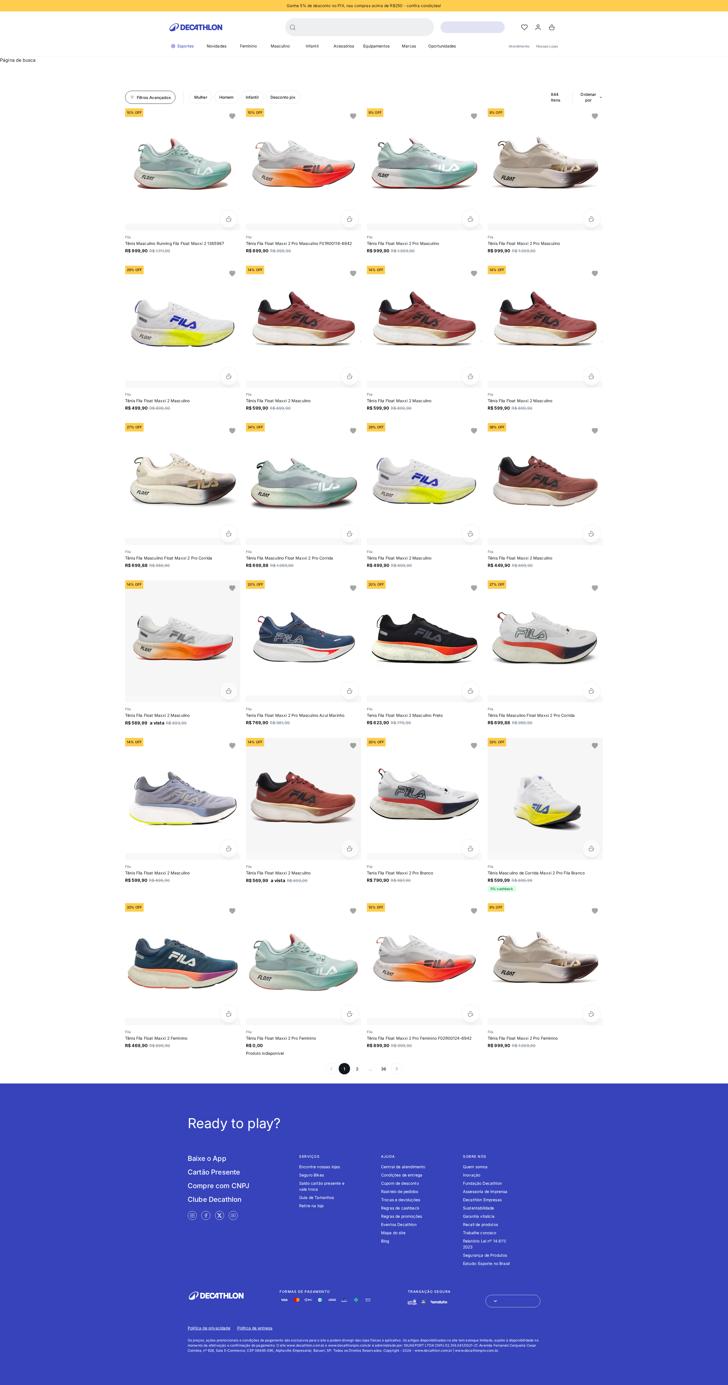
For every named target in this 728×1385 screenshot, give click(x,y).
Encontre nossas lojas (319, 1166)
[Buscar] (292, 27)
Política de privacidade (209, 1328)
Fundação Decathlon (482, 1183)
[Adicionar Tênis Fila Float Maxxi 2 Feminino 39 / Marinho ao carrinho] (229, 1013)
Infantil (312, 46)
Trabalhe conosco (480, 1232)
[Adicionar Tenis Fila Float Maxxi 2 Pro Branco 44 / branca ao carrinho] (470, 848)
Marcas (409, 46)
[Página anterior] (331, 1068)
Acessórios (344, 46)
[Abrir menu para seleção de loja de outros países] (512, 1301)
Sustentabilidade (478, 1208)
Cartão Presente (214, 1172)
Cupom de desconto (400, 1183)
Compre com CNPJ (218, 1186)
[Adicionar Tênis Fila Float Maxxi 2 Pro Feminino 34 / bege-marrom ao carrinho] (591, 1013)
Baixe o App (207, 1158)
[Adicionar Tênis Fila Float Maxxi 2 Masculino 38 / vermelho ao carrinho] (591, 376)
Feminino (248, 46)
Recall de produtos (480, 1224)
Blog (385, 1241)
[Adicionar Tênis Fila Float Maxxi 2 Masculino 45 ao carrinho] (229, 691)
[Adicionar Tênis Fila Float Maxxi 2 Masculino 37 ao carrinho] (349, 848)
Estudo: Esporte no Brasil (486, 1263)
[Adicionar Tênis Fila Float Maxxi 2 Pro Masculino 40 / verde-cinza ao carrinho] (470, 219)
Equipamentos (376, 46)
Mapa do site (393, 1232)
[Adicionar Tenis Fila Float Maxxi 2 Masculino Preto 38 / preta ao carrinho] (470, 691)
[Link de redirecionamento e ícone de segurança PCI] (423, 1302)
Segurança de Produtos (485, 1255)
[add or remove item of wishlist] (232, 116)
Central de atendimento (403, 1166)
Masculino (280, 46)
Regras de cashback (400, 1208)
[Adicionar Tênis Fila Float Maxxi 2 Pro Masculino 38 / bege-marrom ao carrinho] (591, 219)
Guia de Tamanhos (316, 1197)
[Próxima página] (396, 1068)
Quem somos (475, 1166)
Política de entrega (254, 1328)
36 (383, 1068)
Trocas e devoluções (400, 1199)
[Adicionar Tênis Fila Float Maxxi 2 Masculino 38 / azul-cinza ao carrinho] (229, 848)
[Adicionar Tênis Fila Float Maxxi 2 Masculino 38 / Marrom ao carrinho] (591, 533)
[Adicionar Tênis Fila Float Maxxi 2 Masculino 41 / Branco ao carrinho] (229, 376)
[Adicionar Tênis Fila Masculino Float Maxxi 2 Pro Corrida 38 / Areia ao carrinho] (229, 533)
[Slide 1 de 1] (182, 166)
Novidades (216, 46)
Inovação (471, 1175)
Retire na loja (311, 1205)
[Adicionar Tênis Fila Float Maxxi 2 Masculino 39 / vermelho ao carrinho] (349, 376)
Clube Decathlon (214, 1199)
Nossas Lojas (547, 46)
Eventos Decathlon (399, 1224)
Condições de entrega (401, 1175)
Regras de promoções (401, 1216)
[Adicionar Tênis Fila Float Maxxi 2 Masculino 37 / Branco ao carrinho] (470, 533)
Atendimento (519, 46)
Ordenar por (588, 97)
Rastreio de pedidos (399, 1191)
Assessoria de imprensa (485, 1191)
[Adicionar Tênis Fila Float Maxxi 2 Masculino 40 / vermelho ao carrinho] (470, 376)
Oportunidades (442, 46)
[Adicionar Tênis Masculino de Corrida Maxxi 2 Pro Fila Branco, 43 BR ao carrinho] (591, 848)
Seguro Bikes (311, 1175)
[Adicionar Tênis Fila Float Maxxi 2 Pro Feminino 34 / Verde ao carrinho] (349, 1013)
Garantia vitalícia (479, 1216)
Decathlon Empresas (482, 1199)
